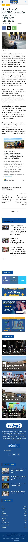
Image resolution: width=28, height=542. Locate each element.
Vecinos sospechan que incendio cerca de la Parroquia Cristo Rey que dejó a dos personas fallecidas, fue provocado (14, 350)
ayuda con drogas (17, 187)
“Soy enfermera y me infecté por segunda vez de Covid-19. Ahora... (18, 478)
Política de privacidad (16, 534)
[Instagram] (14, 454)
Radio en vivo (22, 535)
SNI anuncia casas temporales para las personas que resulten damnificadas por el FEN (13, 397)
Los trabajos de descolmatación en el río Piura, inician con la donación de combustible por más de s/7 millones (13, 381)
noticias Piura (10, 189)
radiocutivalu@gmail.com (17, 450)
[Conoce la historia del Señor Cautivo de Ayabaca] (5, 486)
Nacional (5, 394)
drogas (3, 189)
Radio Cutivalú (6, 23)
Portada (8, 534)
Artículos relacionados (12, 219)
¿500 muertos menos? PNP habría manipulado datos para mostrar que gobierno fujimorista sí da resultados (13, 412)
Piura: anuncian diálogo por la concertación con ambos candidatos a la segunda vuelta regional (20, 200)
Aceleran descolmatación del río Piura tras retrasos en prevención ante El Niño (13, 366)
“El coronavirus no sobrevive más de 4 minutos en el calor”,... (18, 470)
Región (7, 5)
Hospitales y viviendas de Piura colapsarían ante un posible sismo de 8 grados (7, 199)
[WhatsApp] (14, 28)
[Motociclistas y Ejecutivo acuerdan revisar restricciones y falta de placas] (5, 240)
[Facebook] (4, 28)
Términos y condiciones (8, 535)
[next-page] (5, 259)
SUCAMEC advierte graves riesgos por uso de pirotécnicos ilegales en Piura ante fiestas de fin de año (18, 251)
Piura (3, 5)
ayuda (10, 187)
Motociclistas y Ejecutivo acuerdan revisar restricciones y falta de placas (17, 241)
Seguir (14, 276)
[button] (2, 2)
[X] (9, 28)
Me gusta (5, 276)
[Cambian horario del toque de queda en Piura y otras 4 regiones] (5, 493)
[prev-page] (3, 259)
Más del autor (8, 221)
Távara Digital (16, 540)
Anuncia (16, 535)
